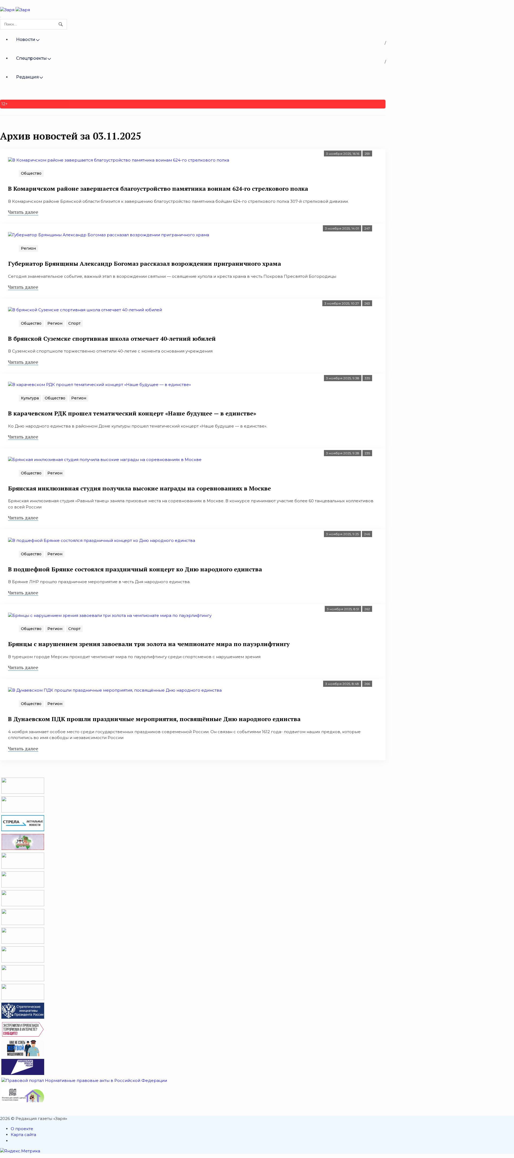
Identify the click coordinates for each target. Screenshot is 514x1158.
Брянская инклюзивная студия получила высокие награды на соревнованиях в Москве (139, 488)
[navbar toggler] (0, 17)
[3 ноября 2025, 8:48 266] (192, 690)
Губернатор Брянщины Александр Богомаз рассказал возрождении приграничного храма (144, 263)
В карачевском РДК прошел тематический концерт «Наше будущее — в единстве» (132, 413)
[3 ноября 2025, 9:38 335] (192, 385)
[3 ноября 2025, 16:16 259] (192, 160)
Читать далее (23, 212)
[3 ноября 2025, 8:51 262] (192, 615)
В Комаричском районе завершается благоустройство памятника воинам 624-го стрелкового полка (158, 188)
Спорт (74, 323)
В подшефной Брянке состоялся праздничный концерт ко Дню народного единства (135, 569)
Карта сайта (23, 1134)
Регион (28, 248)
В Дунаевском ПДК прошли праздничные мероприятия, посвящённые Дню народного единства (154, 719)
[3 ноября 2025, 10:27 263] (192, 310)
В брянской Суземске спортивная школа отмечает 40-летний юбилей (112, 338)
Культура (30, 398)
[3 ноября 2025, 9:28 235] (192, 459)
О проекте (22, 1128)
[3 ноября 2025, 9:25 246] (192, 540)
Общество (31, 173)
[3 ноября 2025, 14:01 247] (192, 235)
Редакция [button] (27, 77)
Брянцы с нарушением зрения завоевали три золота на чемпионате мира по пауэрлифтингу (149, 644)
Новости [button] (25, 39)
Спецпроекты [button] (31, 58)
